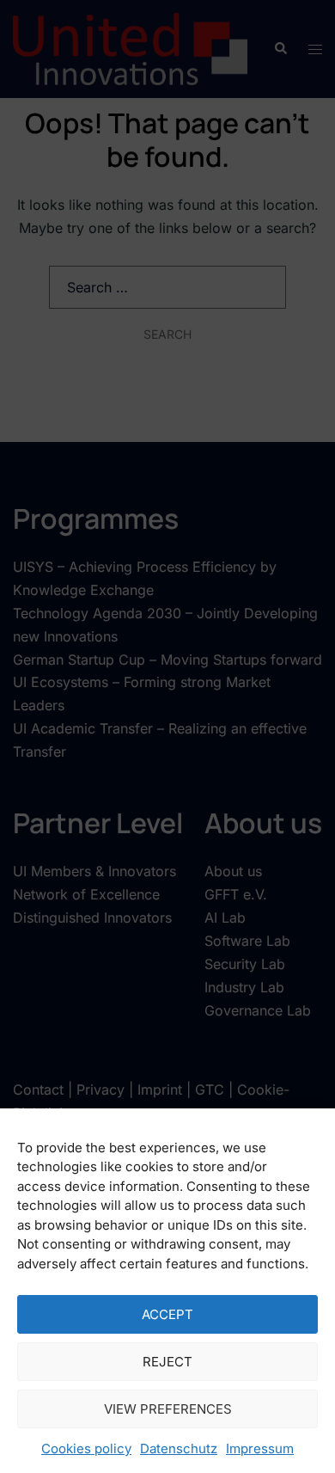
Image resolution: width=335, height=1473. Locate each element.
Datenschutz (178, 1448)
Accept (167, 1314)
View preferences (168, 1409)
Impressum (260, 1448)
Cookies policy (86, 1448)
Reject (167, 1361)
